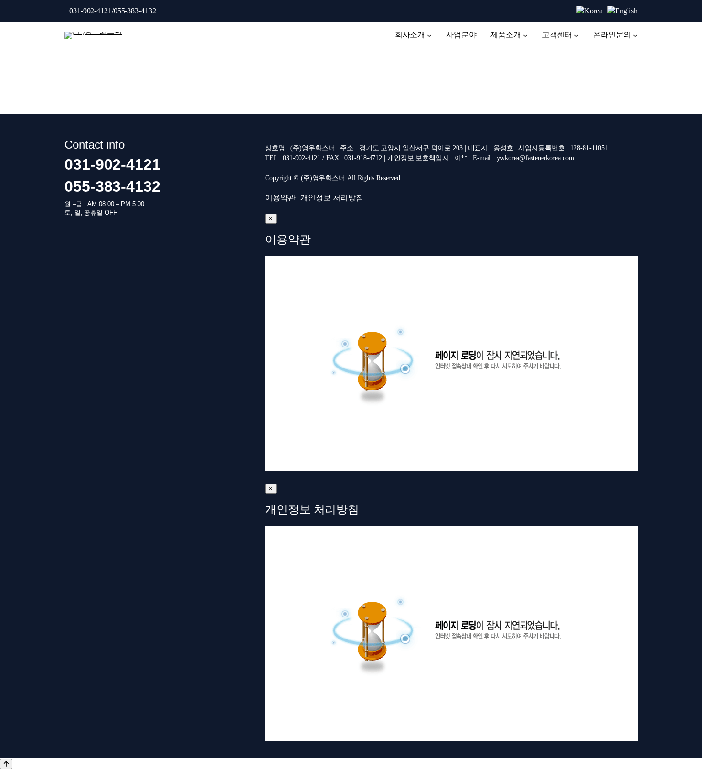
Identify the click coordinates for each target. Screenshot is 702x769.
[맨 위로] (6, 764)
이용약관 (280, 198)
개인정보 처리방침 (331, 198)
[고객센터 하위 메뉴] (576, 35)
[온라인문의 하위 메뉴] (635, 35)
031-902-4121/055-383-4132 (112, 11)
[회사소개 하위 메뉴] (429, 35)
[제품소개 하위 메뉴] (525, 35)
